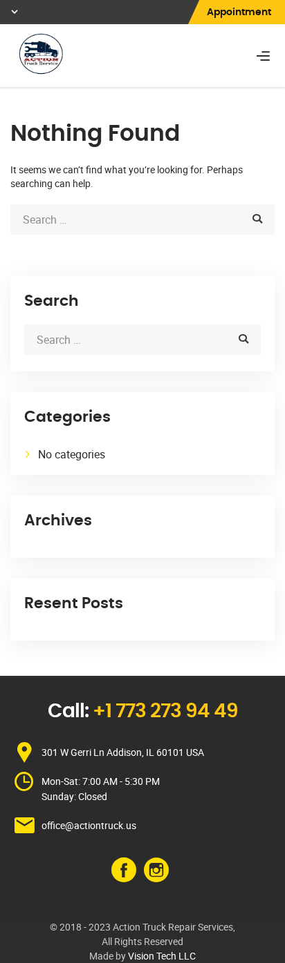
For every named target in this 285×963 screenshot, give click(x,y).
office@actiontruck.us (89, 825)
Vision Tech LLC (162, 955)
